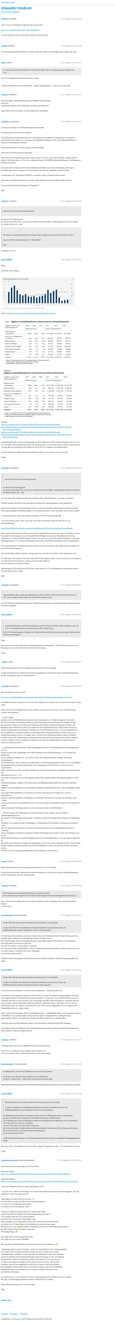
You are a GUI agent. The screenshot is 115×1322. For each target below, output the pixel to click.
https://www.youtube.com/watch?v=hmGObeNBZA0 (20, 30)
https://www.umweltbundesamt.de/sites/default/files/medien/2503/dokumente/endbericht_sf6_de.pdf (36, 697)
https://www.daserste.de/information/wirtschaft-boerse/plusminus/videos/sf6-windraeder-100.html (35, 1174)
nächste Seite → (7, 1300)
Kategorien (14, 1314)
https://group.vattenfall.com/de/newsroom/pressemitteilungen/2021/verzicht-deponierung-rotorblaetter (37, 528)
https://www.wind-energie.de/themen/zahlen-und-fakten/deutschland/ (31, 313)
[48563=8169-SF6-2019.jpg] (40, 393)
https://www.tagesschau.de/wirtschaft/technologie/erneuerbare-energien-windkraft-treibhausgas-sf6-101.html (39, 1181)
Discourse (17, 1319)
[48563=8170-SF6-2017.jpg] (40, 342)
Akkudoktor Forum (8, 2)
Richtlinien (24, 1314)
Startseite (4, 1314)
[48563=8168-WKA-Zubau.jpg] (40, 293)
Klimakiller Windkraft (16, 8)
